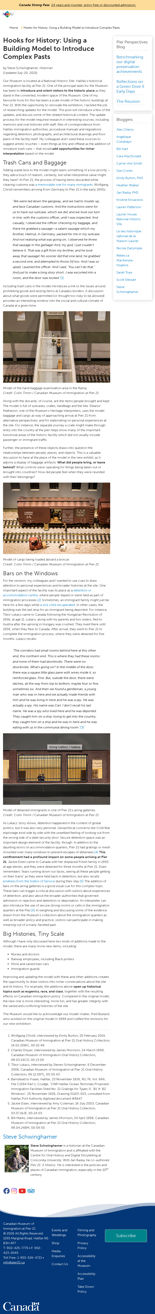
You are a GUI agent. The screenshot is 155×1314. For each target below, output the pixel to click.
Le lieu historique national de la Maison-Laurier (128, 236)
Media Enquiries (58, 1253)
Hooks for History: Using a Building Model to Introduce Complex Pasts (72, 27)
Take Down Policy (86, 1289)
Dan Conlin (124, 171)
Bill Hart (122, 149)
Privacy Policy (83, 1245)
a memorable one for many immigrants (64, 185)
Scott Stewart (126, 280)
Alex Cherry (125, 129)
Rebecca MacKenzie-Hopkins (125, 260)
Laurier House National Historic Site (128, 219)
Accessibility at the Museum (86, 1261)
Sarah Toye (124, 272)
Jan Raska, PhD (127, 192)
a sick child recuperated (57, 605)
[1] (62, 278)
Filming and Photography (87, 1232)
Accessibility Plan (86, 1276)
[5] (82, 881)
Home (13, 27)
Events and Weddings (59, 1232)
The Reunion (128, 101)
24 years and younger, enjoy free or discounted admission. (93, 5)
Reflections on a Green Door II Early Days (130, 86)
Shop (55, 1243)
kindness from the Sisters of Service (29, 881)
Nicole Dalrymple (129, 248)
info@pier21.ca (14, 1262)
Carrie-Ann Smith (129, 163)
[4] (96, 852)
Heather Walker (127, 185)
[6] (33, 910)
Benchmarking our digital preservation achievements (129, 64)
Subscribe (126, 1235)
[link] (126, 1235)
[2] (39, 600)
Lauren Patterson (128, 207)
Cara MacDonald (128, 156)
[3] (82, 727)
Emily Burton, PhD (129, 178)
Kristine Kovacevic (129, 200)
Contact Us (60, 1264)
